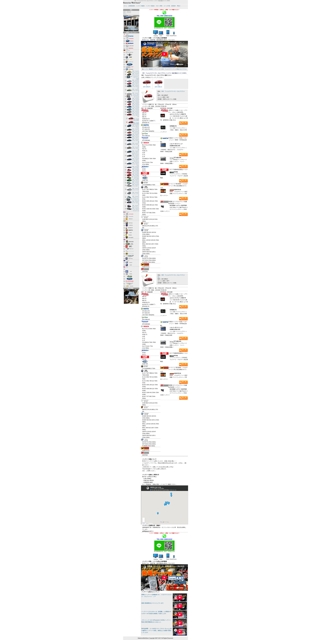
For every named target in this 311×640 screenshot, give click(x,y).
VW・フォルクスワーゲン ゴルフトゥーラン (135, 126)
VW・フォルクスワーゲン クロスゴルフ (135, 86)
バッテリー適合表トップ (149, 69)
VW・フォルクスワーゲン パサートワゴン (135, 164)
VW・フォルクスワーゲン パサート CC (135, 148)
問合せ (178, 5)
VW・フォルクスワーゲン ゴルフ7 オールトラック (135, 209)
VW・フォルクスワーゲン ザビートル (135, 186)
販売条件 (173, 5)
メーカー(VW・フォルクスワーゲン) (166, 69)
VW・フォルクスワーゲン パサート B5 (135, 140)
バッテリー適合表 (150, 5)
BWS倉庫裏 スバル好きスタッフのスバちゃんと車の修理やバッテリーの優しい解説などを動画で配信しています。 (156, 630)
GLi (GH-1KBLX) (158, 86)
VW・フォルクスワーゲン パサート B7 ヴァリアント (135, 152)
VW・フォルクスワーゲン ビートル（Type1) (135, 77)
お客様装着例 (131, 5)
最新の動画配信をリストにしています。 (153, 603)
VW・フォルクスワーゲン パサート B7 (135, 144)
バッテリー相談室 (140, 5)
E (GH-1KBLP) (146, 86)
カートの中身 (167, 5)
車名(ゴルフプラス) (181, 69)
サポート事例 (159, 5)
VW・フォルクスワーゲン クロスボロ (135, 90)
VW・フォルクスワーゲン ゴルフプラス (135, 115)
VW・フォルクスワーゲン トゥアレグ (135, 194)
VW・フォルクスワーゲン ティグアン (135, 190)
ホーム (125, 5)
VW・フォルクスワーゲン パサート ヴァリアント (135, 156)
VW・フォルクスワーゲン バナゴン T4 (135, 203)
